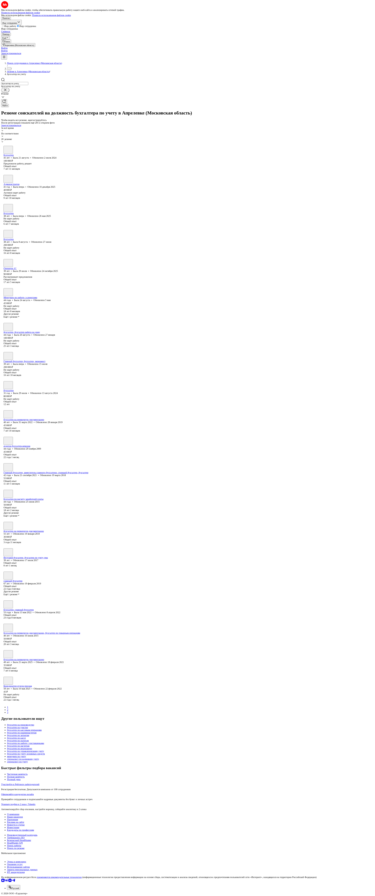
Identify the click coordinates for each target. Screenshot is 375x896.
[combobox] (14, 83)
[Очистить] (5, 90)
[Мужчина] (8, 576)
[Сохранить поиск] (4, 101)
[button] (4, 48)
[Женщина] (8, 150)
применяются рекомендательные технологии (59, 877)
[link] (6, 41)
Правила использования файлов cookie (51, 15)
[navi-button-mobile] (4, 57)
